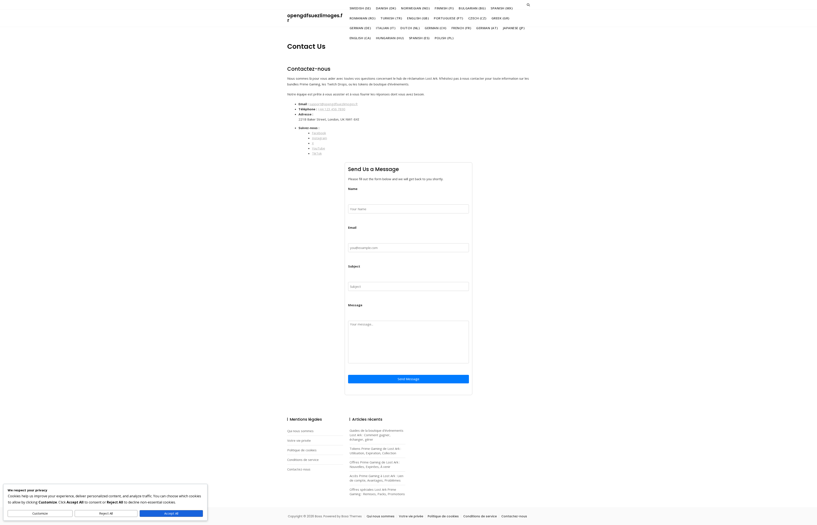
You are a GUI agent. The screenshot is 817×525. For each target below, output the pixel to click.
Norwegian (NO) (415, 8)
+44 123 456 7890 (331, 109)
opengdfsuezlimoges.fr (315, 18)
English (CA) (360, 38)
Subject (354, 266)
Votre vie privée (299, 440)
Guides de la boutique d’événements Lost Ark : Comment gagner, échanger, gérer (376, 435)
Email (352, 227)
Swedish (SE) (360, 8)
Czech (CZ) (477, 18)
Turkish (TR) (391, 18)
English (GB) (418, 18)
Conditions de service (303, 459)
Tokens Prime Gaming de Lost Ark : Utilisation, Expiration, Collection (375, 450)
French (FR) (461, 28)
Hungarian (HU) (390, 38)
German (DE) (360, 28)
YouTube (318, 148)
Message (355, 305)
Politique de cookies (302, 450)
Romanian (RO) (363, 18)
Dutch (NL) (410, 28)
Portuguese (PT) (448, 18)
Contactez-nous (298, 469)
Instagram (319, 138)
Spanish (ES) (419, 38)
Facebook (319, 133)
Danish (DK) (386, 8)
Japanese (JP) (514, 28)
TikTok (317, 153)
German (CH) (435, 28)
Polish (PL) (444, 38)
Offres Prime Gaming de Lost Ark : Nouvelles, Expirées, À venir (375, 464)
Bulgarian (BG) (472, 8)
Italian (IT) (385, 28)
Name (352, 189)
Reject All (106, 513)
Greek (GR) (500, 18)
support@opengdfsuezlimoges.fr (333, 104)
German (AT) (487, 28)
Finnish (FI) (444, 8)
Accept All (171, 513)
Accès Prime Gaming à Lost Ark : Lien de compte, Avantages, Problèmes (376, 478)
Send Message (408, 379)
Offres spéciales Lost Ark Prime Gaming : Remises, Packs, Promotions (377, 491)
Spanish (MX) (502, 8)
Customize (40, 513)
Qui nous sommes (300, 431)
